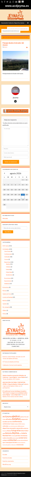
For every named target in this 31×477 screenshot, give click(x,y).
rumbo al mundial (7, 438)
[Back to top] (27, 473)
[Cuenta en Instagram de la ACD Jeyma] (13, 1)
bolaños (16, 418)
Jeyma (15, 432)
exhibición (25, 428)
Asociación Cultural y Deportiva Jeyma (12, 23)
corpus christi (18, 424)
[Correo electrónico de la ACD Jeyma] (16, 1)
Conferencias (8, 254)
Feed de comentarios (8, 461)
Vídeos (4, 310)
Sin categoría (6, 307)
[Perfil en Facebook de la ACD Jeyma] (4, 1)
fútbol (23, 430)
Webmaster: (4, 475)
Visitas (4, 313)
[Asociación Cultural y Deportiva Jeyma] (15, 15)
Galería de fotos (7, 294)
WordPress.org (7, 464)
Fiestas (4, 290)
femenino (5, 430)
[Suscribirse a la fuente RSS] (2, 1)
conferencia (17, 421)
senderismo (23, 438)
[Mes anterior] (4, 173)
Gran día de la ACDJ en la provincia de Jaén (16, 37)
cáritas (19, 426)
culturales (5, 426)
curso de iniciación (13, 426)
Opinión (5, 304)
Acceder (5, 454)
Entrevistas (6, 287)
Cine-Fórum (7, 251)
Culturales (7, 256)
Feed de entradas (7, 458)
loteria (24, 433)
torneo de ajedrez (7, 444)
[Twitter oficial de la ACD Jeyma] (7, 1)
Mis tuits (5, 218)
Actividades (6, 249)
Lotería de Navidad (8, 297)
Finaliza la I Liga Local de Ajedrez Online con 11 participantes (15, 385)
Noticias (5, 300)
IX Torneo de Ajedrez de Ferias (11, 361)
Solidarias (6, 283)
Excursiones (7, 278)
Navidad (5, 435)
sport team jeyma (7, 442)
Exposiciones (7, 281)
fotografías (16, 430)
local (20, 433)
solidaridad (12, 440)
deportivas (6, 428)
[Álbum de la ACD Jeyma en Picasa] (19, 1)
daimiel (22, 426)
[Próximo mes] (26, 173)
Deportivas (7, 262)
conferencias (6, 424)
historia (8, 433)
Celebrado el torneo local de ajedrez (12, 365)
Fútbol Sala (9, 272)
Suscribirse (8, 231)
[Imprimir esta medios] (27, 47)
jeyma (5, 47)
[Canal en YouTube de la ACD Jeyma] (10, 1)
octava (13, 435)
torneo (14, 442)
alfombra (9, 419)
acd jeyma (7, 416)
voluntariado (20, 444)
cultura (23, 424)
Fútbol (7, 269)
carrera (9, 421)
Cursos (6, 259)
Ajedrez (8, 264)
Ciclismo (8, 266)
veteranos (13, 444)
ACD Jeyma (6, 246)
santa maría (15, 438)
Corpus (12, 424)
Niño (9, 435)
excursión (20, 428)
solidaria (5, 440)
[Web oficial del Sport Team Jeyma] (23, 1)
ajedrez (16, 416)
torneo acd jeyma (21, 442)
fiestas (9, 430)
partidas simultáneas (21, 435)
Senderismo (9, 275)
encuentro (13, 428)
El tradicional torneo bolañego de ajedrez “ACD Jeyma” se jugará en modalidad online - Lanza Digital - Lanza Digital (15, 392)
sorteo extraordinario (22, 440)
